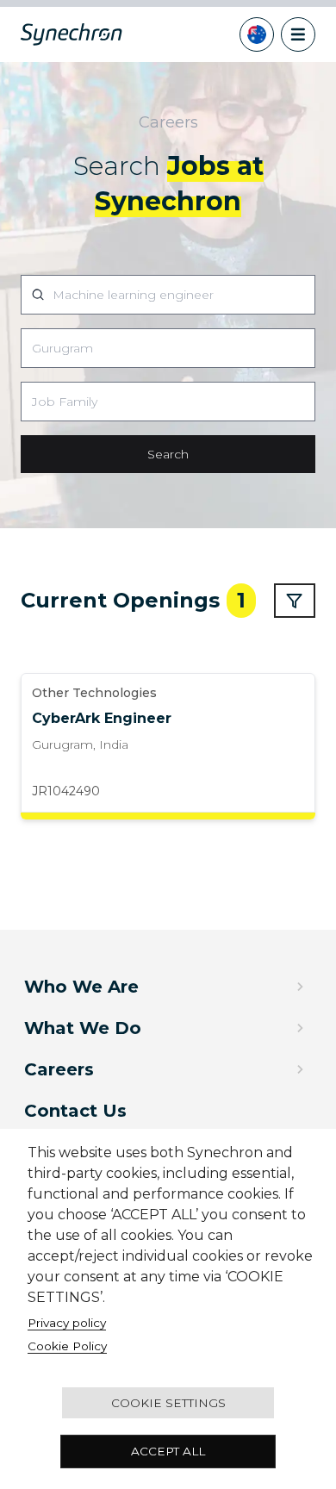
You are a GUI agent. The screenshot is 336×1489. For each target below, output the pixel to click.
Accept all (168, 1451)
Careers (59, 1069)
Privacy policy (67, 1323)
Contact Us (75, 1110)
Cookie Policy (67, 1346)
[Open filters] (294, 600)
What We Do (82, 1028)
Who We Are (81, 986)
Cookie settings (168, 1403)
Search (168, 454)
